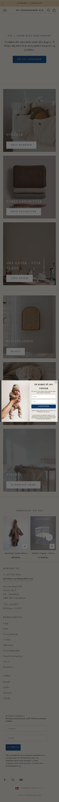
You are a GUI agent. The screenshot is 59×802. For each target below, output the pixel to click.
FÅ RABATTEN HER (43, 406)
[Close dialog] (56, 382)
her (49, 411)
